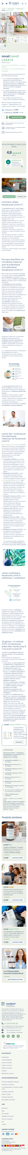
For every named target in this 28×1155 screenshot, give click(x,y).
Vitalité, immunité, (7, 1068)
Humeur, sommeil (7, 1065)
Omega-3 (4, 1070)
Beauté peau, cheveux (8, 1073)
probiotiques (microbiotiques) (12, 444)
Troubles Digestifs (7, 1060)
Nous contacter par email (13, 1030)
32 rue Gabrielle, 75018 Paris (15, 1032)
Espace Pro (5, 1108)
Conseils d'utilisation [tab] (9, 196)
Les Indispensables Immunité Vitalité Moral (13, 972)
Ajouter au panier (17, 117)
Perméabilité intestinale (8, 1099)
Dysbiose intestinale (7, 1097)
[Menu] (25, 3)
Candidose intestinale (8, 1091)
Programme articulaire (8, 1084)
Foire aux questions (7, 1119)
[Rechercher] (22, 3)
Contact (4, 1124)
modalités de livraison (7, 1150)
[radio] (11, 109)
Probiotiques (5, 1057)
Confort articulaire (7, 1062)
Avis (3, 1121)
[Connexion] (2, 3)
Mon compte (5, 1113)
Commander (18, 742)
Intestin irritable (6, 1094)
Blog (3, 1111)
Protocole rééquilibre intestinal (10, 1082)
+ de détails (6, 855)
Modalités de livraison (8, 1116)
